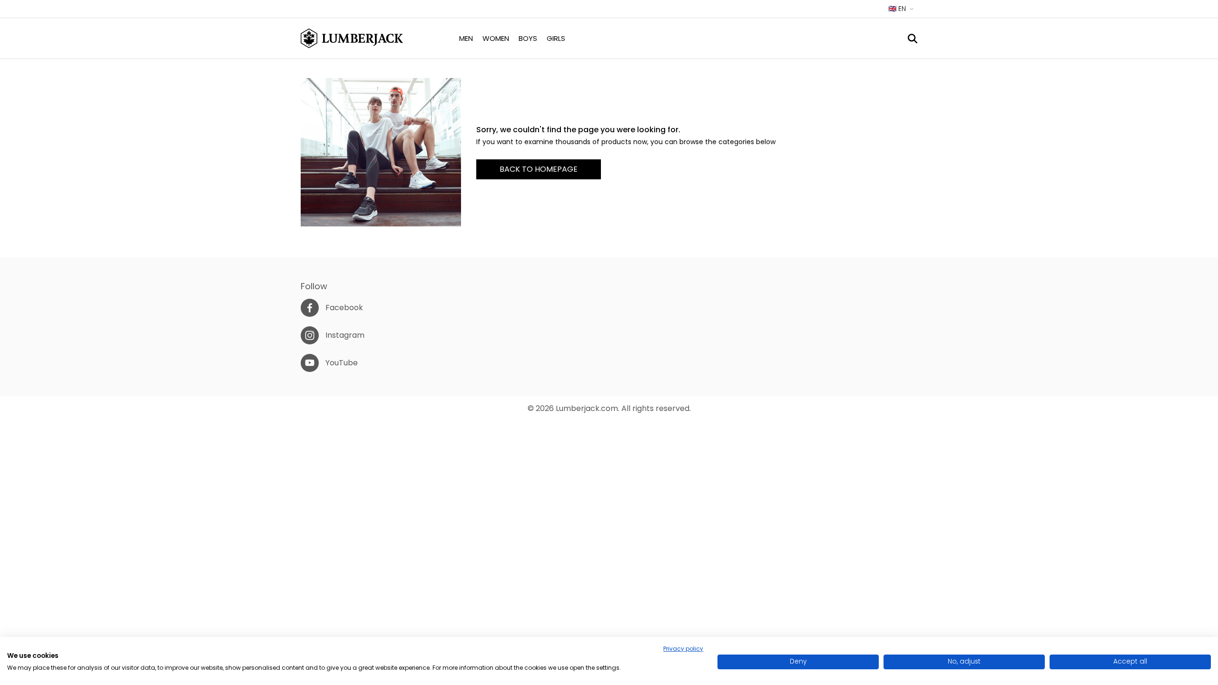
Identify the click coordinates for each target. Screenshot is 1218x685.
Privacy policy (683, 649)
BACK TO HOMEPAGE (539, 169)
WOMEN (495, 38)
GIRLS (556, 38)
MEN (466, 38)
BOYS (528, 38)
